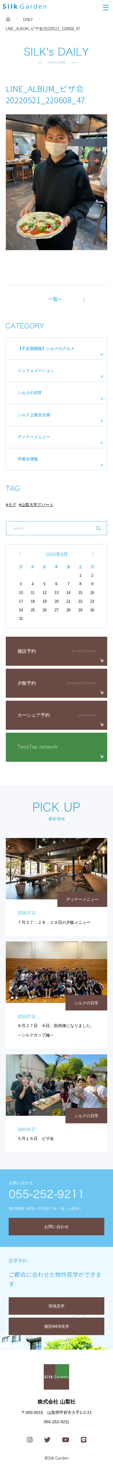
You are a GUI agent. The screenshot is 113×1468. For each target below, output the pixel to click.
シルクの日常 (30, 392)
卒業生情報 (28, 459)
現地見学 (56, 1306)
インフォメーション (36, 370)
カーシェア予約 (33, 715)
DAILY (28, 19)
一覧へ (55, 299)
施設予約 (26, 651)
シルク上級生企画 (34, 414)
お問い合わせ (56, 1226)
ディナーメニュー (34, 437)
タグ (12, 504)
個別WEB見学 (56, 1326)
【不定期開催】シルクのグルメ (46, 348)
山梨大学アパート (37, 504)
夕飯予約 (26, 683)
